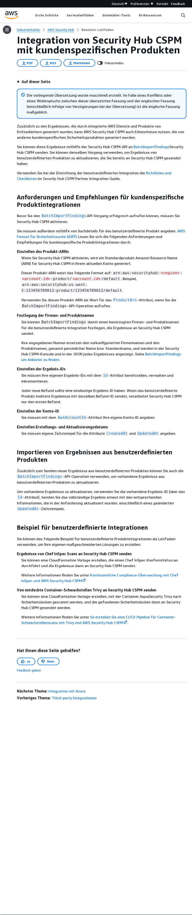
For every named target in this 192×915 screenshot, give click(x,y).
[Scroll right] (165, 15)
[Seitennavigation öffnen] (7, 30)
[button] (33, 81)
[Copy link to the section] (13, 197)
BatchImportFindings (151, 146)
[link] (97, 29)
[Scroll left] (32, 15)
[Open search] (183, 15)
